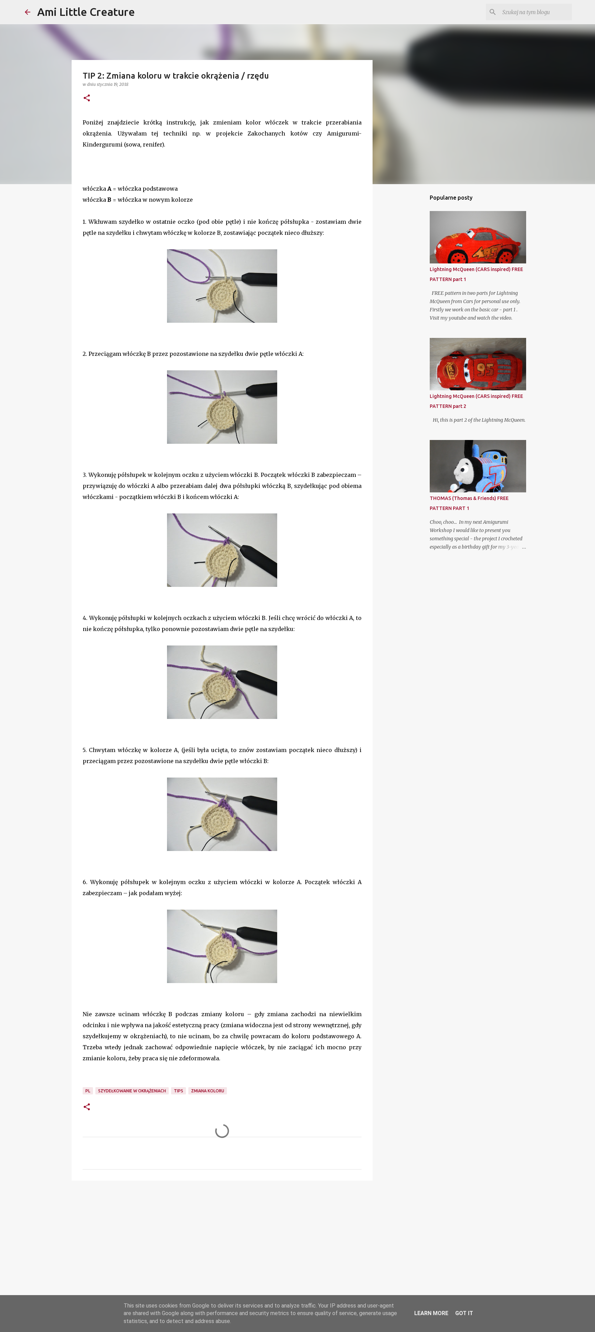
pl (87, 1091)
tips (178, 1091)
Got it (464, 1313)
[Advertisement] (222, 1239)
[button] (87, 98)
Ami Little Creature (86, 12)
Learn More (431, 1313)
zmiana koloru (207, 1091)
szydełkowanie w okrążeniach (132, 1091)
